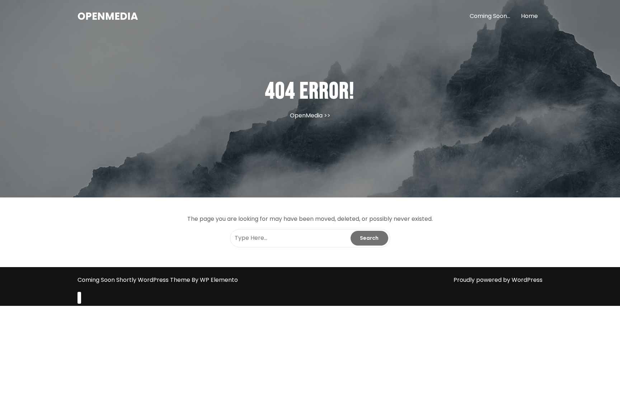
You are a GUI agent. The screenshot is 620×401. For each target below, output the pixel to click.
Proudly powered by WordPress (498, 280)
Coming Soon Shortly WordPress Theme (135, 280)
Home (529, 16)
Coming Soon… (490, 16)
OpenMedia (108, 16)
